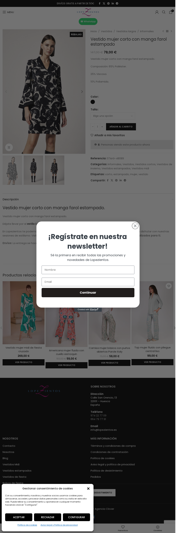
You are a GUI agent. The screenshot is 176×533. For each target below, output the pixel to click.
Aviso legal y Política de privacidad (59, 525)
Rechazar (47, 517)
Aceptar (19, 517)
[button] (88, 488)
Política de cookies (27, 525)
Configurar (76, 517)
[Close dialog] (135, 226)
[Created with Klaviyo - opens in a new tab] (88, 310)
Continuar (88, 292)
